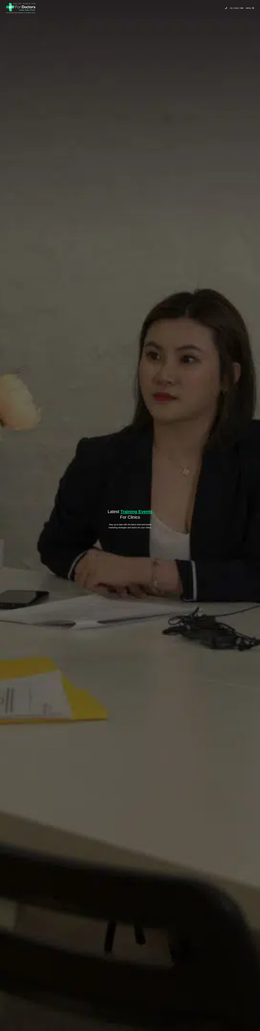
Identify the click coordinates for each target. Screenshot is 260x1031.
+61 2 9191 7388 (236, 8)
